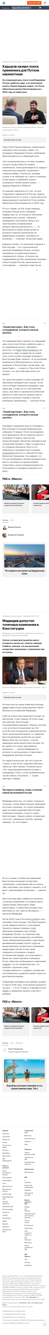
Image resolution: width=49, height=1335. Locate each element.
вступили (33, 918)
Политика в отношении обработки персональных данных (23, 1320)
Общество (6, 1139)
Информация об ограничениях (13, 1311)
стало (33, 927)
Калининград (6, 1194)
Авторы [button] (5, 520)
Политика (5, 1134)
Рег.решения (28, 1225)
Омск (4, 1183)
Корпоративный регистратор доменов (28, 1215)
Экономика (6, 1136)
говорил (6, 964)
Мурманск (5, 1227)
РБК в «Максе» (12, 478)
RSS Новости (29, 1172)
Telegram (27, 1141)
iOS (25, 1259)
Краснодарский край (7, 1198)
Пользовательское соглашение (13, 1317)
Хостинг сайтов (27, 1221)
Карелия (5, 1224)
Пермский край (7, 1206)
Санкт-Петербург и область (6, 1173)
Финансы (5, 1150)
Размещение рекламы (28, 1194)
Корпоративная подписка (29, 1163)
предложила (8, 452)
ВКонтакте (28, 1135)
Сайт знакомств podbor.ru (28, 1233)
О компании (27, 1181)
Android (27, 1262)
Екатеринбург (7, 1177)
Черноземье (6, 1218)
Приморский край (6, 1230)
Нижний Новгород (5, 1202)
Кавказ (4, 1221)
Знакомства (28, 1228)
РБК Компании (27, 1239)
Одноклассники (29, 1138)
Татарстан (5, 1212)
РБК (3, 323)
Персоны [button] (19, 1043)
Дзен (26, 1144)
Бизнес (4, 1142)
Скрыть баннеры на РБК (29, 1153)
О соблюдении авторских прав (13, 1314)
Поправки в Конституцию (11, 61)
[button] (15, 499)
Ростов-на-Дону (7, 1209)
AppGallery (28, 1265)
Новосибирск (7, 1180)
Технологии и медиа (6, 1146)
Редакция (27, 1190)
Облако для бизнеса (27, 1209)
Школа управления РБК (28, 1247)
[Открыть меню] (45, 3)
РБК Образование (7, 1160)
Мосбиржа (23, 1302)
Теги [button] (12, 520)
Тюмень (5, 1215)
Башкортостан (7, 1186)
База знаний (6, 1156)
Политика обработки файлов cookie (15, 1323)
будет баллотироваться (27, 349)
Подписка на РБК (28, 1158)
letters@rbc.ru (34, 1297)
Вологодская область (6, 1190)
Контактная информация (28, 1186)
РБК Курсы (28, 1242)
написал (6, 185)
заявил (5, 707)
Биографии (6, 1153)
